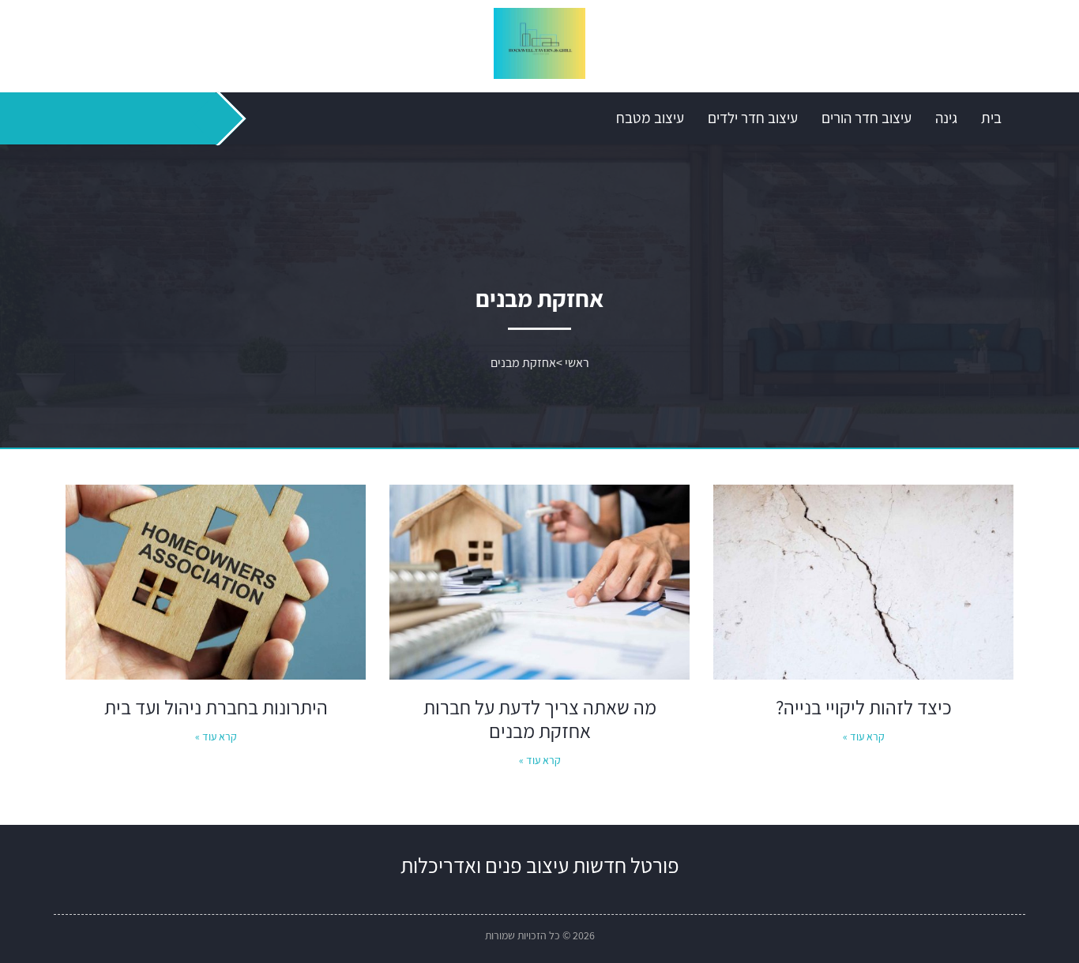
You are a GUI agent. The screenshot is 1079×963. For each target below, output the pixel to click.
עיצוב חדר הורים (866, 117)
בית (991, 117)
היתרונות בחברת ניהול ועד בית (216, 707)
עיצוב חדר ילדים (753, 117)
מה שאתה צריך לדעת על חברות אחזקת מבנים (539, 719)
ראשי (577, 362)
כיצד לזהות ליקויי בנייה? (864, 707)
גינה (946, 117)
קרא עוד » (864, 736)
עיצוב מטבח (650, 117)
